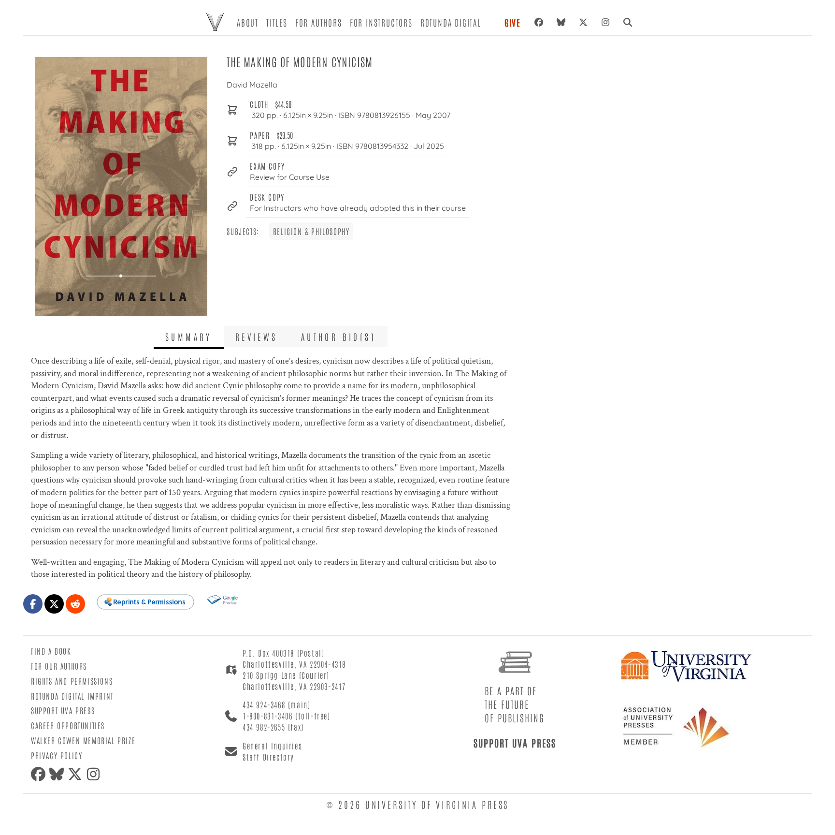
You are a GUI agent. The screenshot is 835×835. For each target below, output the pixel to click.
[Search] (627, 22)
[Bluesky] (561, 22)
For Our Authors (59, 666)
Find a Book (51, 651)
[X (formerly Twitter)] (583, 22)
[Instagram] (605, 22)
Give (512, 22)
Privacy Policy (56, 755)
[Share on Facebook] (33, 604)
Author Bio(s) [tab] (338, 336)
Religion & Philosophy (311, 231)
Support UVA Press (63, 710)
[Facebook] (538, 22)
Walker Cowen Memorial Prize (83, 740)
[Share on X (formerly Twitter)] (54, 604)
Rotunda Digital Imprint (72, 696)
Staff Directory (268, 757)
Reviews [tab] (256, 336)
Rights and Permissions (72, 681)
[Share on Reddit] (75, 604)
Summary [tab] (188, 336)
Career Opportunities (68, 725)
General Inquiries (272, 745)
